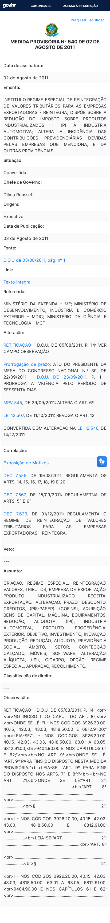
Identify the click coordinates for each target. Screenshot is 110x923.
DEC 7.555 (14, 475)
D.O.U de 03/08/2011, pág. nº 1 (34, 260)
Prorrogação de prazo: (28, 364)
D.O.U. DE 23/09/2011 (61, 377)
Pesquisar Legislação (88, 20)
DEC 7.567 (14, 494)
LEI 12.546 (87, 428)
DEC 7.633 (15, 513)
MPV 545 (12, 402)
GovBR (9, 5)
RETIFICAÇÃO (17, 345)
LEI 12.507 (13, 415)
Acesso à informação (80, 6)
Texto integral (17, 282)
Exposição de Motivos (26, 462)
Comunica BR (41, 6)
